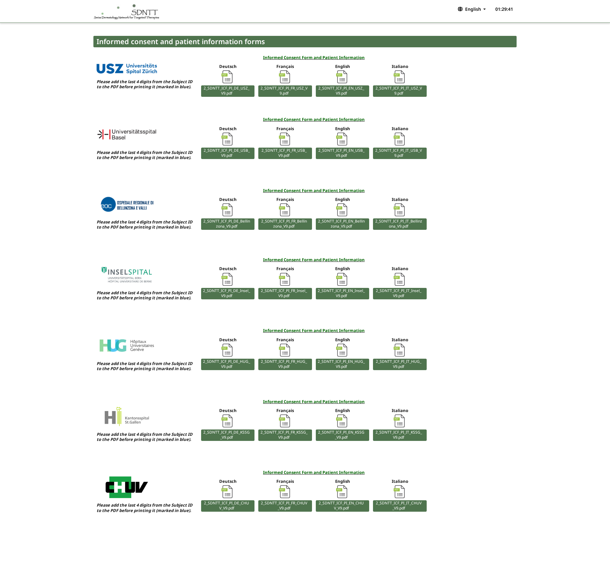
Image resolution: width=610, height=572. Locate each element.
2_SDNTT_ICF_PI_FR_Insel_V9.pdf (284, 293)
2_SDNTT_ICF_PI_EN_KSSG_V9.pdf (341, 435)
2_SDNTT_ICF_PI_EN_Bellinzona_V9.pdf (341, 224)
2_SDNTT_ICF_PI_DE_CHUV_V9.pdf (226, 506)
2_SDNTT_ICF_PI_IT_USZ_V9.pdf (399, 91)
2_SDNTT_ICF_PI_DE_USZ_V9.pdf (226, 91)
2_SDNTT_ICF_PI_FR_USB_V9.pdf (284, 153)
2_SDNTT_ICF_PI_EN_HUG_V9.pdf (341, 364)
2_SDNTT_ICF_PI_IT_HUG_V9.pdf (398, 364)
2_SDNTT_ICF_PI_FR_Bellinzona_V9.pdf (284, 224)
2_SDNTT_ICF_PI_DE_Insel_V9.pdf (226, 293)
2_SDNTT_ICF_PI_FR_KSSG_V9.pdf (284, 435)
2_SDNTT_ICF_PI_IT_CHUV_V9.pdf (399, 506)
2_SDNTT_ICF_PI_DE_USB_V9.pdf (227, 153)
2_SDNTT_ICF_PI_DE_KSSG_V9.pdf (226, 435)
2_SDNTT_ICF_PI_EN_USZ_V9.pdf (341, 91)
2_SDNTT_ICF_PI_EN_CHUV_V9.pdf (341, 506)
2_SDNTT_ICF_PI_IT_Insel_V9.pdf (398, 293)
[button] (471, 9)
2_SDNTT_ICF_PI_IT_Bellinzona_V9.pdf (398, 224)
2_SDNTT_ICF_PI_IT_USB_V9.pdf (398, 153)
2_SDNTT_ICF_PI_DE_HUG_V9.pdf (226, 364)
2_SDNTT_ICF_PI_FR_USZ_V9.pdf (284, 91)
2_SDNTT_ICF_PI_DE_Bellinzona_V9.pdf (226, 224)
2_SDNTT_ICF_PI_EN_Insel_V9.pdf (341, 293)
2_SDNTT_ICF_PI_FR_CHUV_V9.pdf (284, 506)
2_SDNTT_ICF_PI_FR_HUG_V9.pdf (284, 364)
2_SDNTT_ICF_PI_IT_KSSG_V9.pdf (399, 435)
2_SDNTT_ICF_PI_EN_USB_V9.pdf (341, 153)
